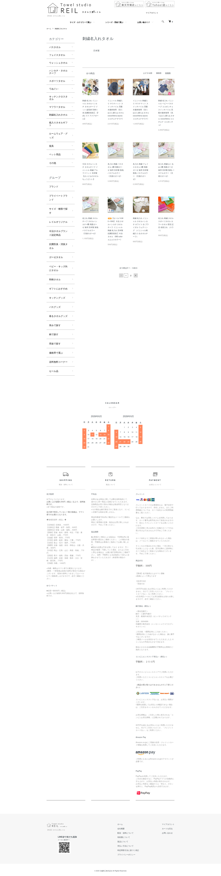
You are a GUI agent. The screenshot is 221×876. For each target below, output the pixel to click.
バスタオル (55, 47)
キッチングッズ (57, 297)
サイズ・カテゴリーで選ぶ (80, 22)
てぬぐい (53, 88)
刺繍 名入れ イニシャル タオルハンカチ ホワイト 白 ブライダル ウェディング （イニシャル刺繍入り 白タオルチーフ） (141, 227)
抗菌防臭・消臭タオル (58, 246)
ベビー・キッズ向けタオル (58, 268)
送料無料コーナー (58, 361)
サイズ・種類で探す (58, 210)
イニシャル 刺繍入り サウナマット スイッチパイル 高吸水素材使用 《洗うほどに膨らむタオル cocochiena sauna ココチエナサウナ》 (141, 109)
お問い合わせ (167, 833)
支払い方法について (125, 846)
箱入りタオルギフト (58, 124)
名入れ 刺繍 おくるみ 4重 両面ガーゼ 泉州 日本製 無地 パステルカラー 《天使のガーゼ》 (166, 170)
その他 (52, 162)
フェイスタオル (57, 54)
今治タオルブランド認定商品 (58, 233)
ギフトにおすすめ (58, 288)
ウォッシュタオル (58, 62)
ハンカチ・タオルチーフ (58, 72)
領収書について (123, 837)
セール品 (53, 371)
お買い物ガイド (143, 22)
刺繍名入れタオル (61, 28)
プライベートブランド (58, 197)
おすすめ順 (147, 73)
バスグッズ (55, 306)
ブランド (53, 186)
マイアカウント (152, 12)
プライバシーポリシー (126, 854)
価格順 (158, 73)
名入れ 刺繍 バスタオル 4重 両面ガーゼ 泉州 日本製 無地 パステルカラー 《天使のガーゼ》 (116, 170)
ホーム (49, 28)
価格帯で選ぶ (56, 352)
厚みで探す (55, 325)
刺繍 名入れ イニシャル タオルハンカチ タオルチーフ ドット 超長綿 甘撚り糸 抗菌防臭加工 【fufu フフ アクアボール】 (90, 109)
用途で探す (55, 343)
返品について (122, 841)
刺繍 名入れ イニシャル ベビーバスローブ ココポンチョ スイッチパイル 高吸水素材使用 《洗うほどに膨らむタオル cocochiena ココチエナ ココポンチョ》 (166, 112)
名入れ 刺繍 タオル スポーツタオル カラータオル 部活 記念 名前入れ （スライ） (166, 224)
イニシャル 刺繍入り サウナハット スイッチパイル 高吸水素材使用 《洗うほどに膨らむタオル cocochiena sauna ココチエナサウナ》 (116, 109)
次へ (136, 275)
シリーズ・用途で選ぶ (114, 22)
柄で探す (53, 334)
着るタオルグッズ (58, 316)
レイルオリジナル (58, 221)
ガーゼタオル (56, 257)
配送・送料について (125, 833)
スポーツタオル (57, 80)
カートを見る (167, 828)
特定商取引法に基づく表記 (128, 850)
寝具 (51, 145)
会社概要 (121, 828)
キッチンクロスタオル (58, 98)
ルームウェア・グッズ (58, 135)
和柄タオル (55, 279)
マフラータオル (57, 106)
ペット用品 (55, 154)
